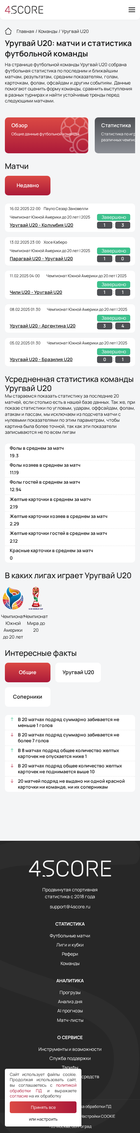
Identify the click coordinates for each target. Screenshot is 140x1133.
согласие (19, 1096)
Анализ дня (70, 1002)
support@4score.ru (70, 907)
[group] (46, 135)
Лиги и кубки (70, 945)
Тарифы (70, 1067)
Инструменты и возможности (70, 1049)
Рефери (70, 954)
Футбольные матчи (70, 936)
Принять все (43, 1107)
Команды (70, 963)
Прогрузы (70, 992)
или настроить (43, 1119)
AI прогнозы (70, 1011)
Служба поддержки (70, 1058)
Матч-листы (70, 1020)
